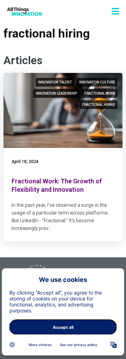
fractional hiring (98, 105)
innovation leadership (56, 93)
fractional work (99, 93)
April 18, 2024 (25, 161)
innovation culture (97, 82)
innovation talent (55, 82)
